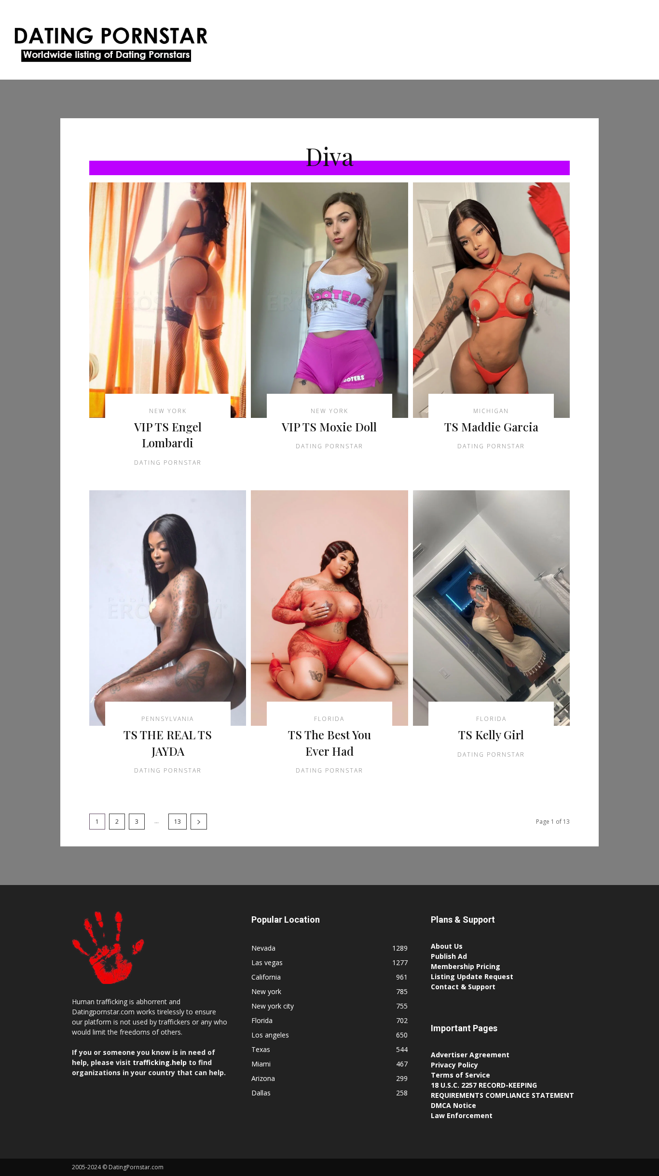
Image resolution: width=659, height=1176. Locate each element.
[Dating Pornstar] (110, 47)
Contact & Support (463, 986)
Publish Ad (449, 956)
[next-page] (199, 822)
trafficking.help (160, 1062)
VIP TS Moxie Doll (329, 426)
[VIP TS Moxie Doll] (329, 300)
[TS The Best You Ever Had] (329, 608)
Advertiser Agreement (470, 1054)
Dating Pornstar (168, 462)
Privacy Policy (454, 1064)
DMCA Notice (453, 1105)
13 (177, 821)
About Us (447, 946)
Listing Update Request (472, 976)
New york (168, 411)
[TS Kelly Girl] (491, 608)
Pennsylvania (167, 719)
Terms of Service (460, 1074)
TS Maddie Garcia (491, 426)
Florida (329, 719)
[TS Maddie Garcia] (491, 300)
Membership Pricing (465, 966)
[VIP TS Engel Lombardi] (167, 300)
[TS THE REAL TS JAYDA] (167, 608)
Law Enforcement (462, 1115)
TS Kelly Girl (491, 734)
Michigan (491, 411)
